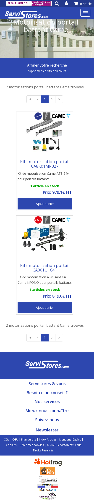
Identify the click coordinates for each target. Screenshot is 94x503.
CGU (15, 439)
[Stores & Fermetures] (47, 478)
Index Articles (47, 439)
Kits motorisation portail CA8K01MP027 (44, 164)
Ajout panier (45, 204)
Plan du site (28, 439)
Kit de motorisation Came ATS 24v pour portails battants (43, 176)
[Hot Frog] (49, 462)
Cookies (11, 445)
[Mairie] (47, 487)
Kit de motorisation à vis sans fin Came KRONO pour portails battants (45, 280)
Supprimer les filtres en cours (47, 71)
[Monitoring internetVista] (47, 495)
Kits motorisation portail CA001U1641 (44, 268)
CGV (6, 439)
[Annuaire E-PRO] (47, 470)
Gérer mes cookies (31, 445)
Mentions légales (70, 439)
